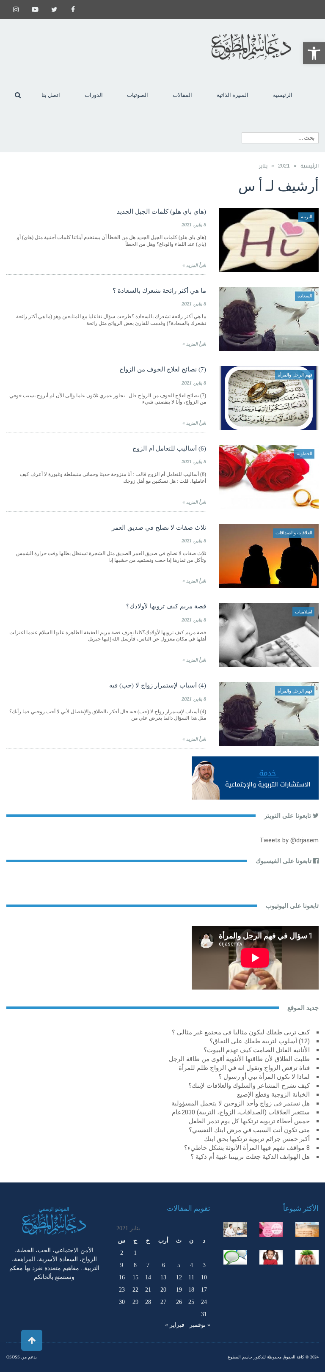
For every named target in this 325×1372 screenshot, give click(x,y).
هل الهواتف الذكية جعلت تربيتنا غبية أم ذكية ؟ (250, 1156)
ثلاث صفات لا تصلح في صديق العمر (159, 527)
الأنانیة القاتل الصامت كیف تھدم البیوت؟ (257, 1050)
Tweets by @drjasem (289, 840)
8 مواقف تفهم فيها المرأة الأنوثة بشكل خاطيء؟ (247, 1148)
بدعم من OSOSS (21, 1357)
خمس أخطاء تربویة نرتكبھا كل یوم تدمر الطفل (249, 1121)
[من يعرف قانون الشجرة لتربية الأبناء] (307, 1257)
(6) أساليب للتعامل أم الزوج (169, 448)
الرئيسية (309, 165)
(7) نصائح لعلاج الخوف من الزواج (162, 369)
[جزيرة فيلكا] (307, 1229)
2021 (284, 165)
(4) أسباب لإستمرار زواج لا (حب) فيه (157, 685)
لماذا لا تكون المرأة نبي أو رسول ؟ (264, 1077)
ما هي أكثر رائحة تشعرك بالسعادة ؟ (159, 290)
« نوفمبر (200, 1325)
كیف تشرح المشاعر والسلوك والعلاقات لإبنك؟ (249, 1085)
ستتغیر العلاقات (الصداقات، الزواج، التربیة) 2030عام (241, 1112)
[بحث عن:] (280, 137)
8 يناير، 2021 (194, 225)
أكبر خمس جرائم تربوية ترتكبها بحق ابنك (257, 1139)
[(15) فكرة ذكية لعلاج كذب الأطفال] (235, 1257)
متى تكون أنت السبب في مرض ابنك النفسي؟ (249, 1130)
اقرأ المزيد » (194, 265)
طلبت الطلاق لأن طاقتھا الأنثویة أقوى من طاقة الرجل (239, 1059)
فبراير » (175, 1325)
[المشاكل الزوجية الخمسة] (271, 1229)
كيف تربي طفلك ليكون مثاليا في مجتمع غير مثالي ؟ (241, 1032)
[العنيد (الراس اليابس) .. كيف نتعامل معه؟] (271, 1257)
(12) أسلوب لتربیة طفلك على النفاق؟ (259, 1041)
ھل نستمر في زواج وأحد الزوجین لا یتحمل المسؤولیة (240, 1103)
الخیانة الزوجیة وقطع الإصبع (273, 1094)
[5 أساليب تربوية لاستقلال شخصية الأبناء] (235, 1229)
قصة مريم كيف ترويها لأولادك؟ (166, 606)
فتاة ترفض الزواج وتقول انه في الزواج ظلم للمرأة (244, 1068)
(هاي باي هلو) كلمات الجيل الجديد (161, 211)
